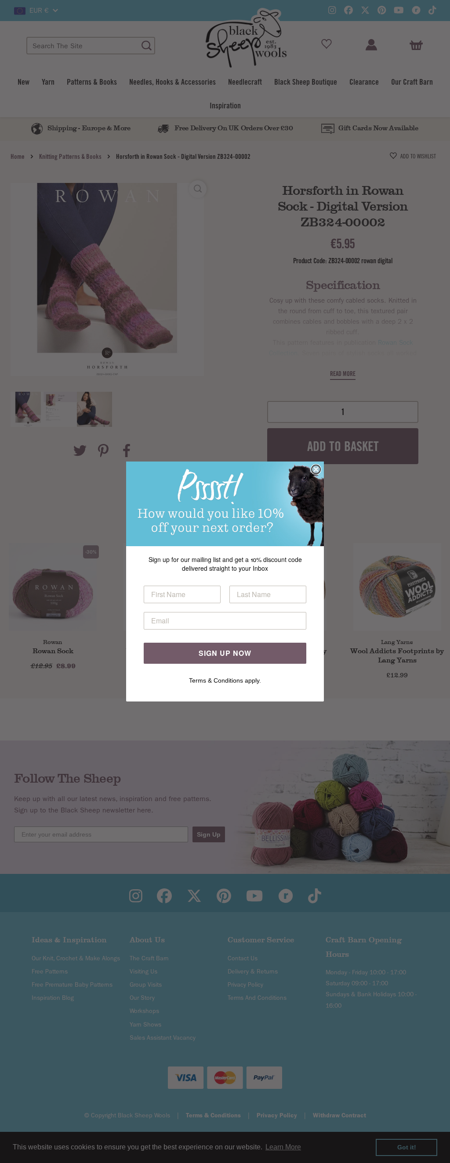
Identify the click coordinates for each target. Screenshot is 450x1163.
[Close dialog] (316, 469)
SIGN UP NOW (225, 653)
